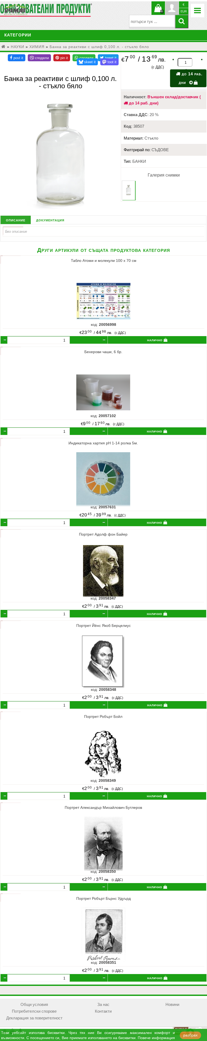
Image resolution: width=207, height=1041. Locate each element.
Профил (172, 8)
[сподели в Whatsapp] (84, 57)
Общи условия (34, 1004)
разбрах (190, 1035)
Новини (172, 1004)
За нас (103, 1004)
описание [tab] (15, 220)
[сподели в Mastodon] (109, 61)
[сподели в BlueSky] (87, 61)
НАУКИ (17, 47)
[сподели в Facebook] (16, 57)
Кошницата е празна (158, 11)
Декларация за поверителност (34, 1018)
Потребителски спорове (34, 1011)
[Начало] (3, 47)
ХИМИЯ (36, 47)
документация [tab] (50, 220)
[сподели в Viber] (39, 57)
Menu (197, 10)
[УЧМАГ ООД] (32, 9)
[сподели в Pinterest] (61, 57)
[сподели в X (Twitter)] (108, 57)
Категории (17, 35)
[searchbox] (152, 21)
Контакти (103, 1011)
